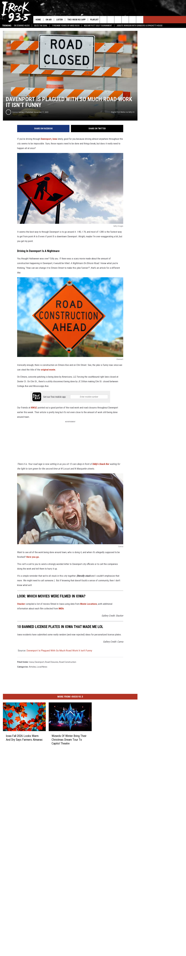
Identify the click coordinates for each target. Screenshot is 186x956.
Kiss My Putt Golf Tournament (98, 25)
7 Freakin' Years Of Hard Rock (65, 25)
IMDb (61, 608)
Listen (59, 19)
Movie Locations (88, 603)
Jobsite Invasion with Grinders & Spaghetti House (140, 25)
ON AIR (49, 19)
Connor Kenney (18, 112)
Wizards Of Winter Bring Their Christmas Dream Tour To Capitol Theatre (69, 739)
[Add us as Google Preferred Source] (110, 19)
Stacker (21, 603)
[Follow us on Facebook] (117, 19)
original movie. (48, 369)
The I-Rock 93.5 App (76, 19)
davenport (39, 662)
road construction (67, 662)
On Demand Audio (22, 25)
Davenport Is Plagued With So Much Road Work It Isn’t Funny (59, 650)
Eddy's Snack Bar (100, 464)
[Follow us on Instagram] (125, 19)
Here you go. (33, 556)
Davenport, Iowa (49, 138)
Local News (42, 667)
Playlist (94, 19)
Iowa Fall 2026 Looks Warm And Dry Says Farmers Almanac (24, 737)
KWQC (34, 407)
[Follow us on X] (132, 19)
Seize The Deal (40, 25)
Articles (32, 667)
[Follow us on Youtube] (139, 19)
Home (38, 19)
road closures (51, 662)
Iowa (31, 662)
